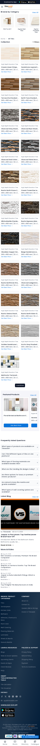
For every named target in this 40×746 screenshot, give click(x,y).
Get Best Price (16, 425)
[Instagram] (20, 696)
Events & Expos (6, 663)
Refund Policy (26, 656)
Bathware (4, 614)
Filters (36, 42)
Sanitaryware (5, 607)
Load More (20, 385)
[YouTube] (17, 696)
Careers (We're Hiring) (30, 608)
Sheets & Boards (7, 638)
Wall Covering (6, 627)
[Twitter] (6, 696)
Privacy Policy (26, 652)
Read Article (6, 545)
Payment (25, 663)
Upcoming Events (7, 659)
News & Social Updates (9, 656)
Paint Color (5, 624)
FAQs (3, 670)
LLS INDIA (32, 726)
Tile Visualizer (6, 688)
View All (35, 12)
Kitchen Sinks (6, 610)
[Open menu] (2, 7)
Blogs (3, 652)
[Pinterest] (9, 696)
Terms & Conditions (29, 667)
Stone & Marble (6, 642)
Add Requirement (31, 737)
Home (3, 39)
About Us (25, 601)
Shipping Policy (27, 659)
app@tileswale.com (11, 701)
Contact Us (25, 604)
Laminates (4, 635)
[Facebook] (2, 696)
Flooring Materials (7, 631)
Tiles (2, 603)
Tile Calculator (6, 684)
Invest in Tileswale (28, 612)
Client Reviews (6, 667)
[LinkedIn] (13, 696)
